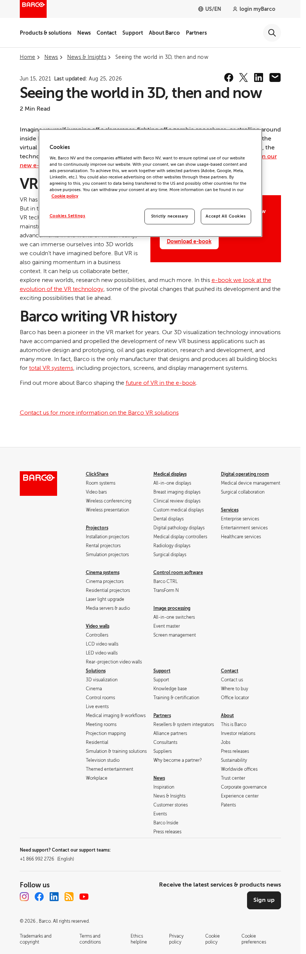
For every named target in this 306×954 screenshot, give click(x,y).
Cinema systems (102, 572)
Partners (196, 33)
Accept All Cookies (226, 216)
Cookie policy (64, 196)
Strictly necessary (169, 216)
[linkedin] (258, 77)
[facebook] (228, 77)
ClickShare (97, 474)
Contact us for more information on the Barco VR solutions (99, 412)
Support (132, 33)
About (227, 715)
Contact (106, 33)
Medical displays (170, 474)
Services (229, 510)
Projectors (97, 527)
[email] (275, 77)
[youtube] (83, 896)
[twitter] (243, 77)
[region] (150, 183)
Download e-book (189, 241)
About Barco (164, 33)
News (84, 33)
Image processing (171, 608)
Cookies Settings (67, 215)
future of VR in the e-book (161, 383)
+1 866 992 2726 (47, 859)
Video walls (97, 626)
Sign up (264, 900)
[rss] (69, 896)
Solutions (96, 670)
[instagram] (24, 896)
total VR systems (51, 368)
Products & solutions (45, 33)
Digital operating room (245, 474)
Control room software (178, 572)
